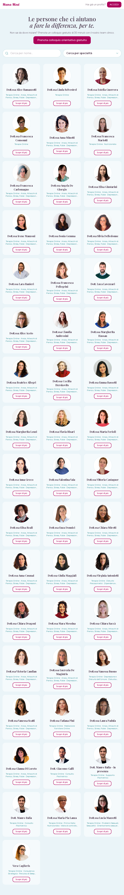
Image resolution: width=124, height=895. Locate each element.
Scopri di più (21, 103)
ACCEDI (114, 4)
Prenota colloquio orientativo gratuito (62, 40)
